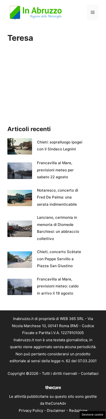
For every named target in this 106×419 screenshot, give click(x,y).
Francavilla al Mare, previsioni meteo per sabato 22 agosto (55, 169)
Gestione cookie (92, 414)
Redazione (78, 410)
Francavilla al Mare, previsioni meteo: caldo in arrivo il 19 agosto (58, 286)
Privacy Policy (31, 410)
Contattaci (90, 373)
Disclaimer (56, 410)
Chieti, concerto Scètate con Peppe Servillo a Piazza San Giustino (59, 258)
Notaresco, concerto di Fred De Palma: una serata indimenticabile (57, 197)
